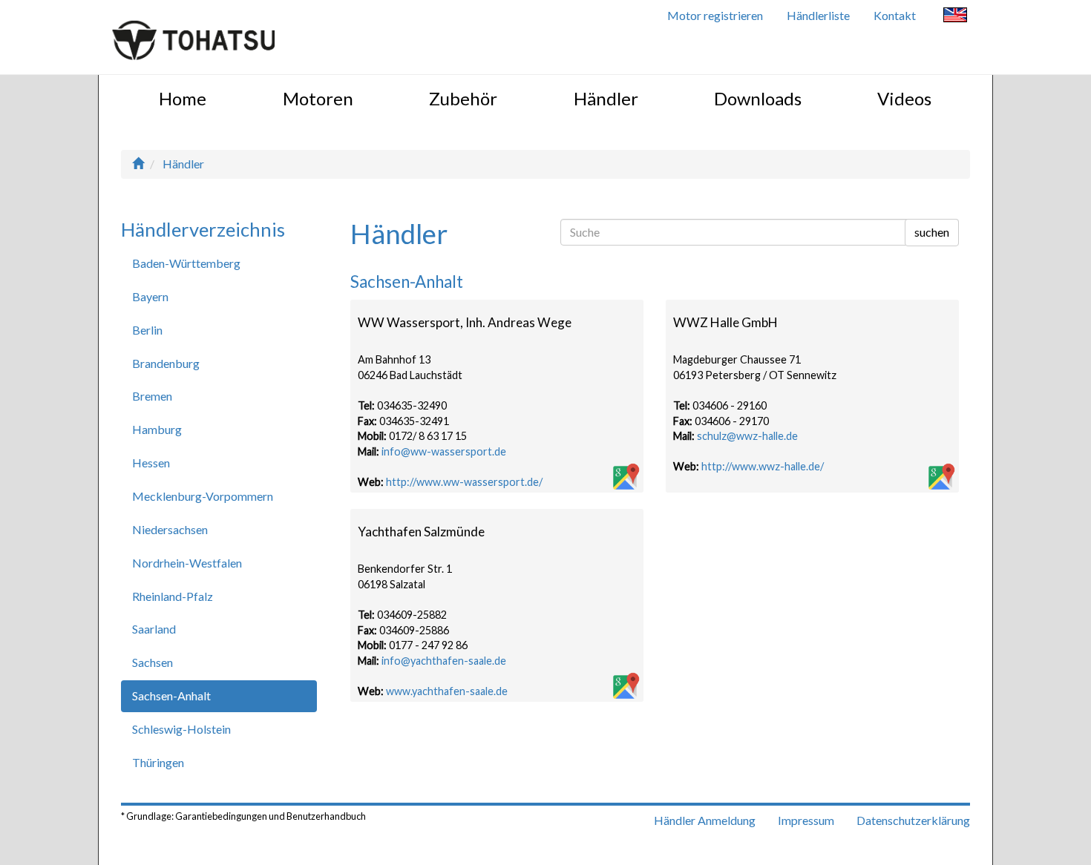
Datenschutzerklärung (913, 820)
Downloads (758, 98)
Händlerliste (818, 15)
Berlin (147, 330)
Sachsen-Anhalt (171, 695)
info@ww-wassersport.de (443, 451)
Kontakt (895, 15)
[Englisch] (955, 17)
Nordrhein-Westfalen (187, 563)
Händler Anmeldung (705, 820)
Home (182, 98)
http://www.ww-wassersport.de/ (464, 482)
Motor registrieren (715, 15)
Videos (904, 98)
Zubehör (463, 98)
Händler (606, 98)
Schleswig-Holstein (181, 729)
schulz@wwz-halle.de (747, 436)
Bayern (150, 296)
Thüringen (158, 762)
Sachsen (152, 662)
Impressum (806, 820)
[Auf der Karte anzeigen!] (625, 478)
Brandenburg (166, 363)
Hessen (151, 462)
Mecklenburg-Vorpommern (202, 496)
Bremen (152, 396)
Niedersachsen (170, 529)
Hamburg (157, 429)
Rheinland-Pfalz (172, 596)
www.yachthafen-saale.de (447, 691)
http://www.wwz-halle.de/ (762, 466)
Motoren (318, 98)
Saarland (154, 629)
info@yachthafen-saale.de (443, 660)
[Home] (138, 164)
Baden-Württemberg (186, 263)
